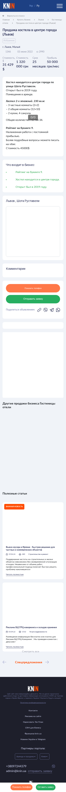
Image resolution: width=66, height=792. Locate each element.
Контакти (33, 711)
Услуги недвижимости (38, 632)
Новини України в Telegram (33, 739)
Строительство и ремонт (38, 554)
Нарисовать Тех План (33, 722)
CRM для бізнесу (33, 728)
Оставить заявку (46, 787)
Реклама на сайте (33, 716)
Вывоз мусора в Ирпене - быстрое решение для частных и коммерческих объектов (30, 548)
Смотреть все (30, 651)
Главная (6, 20)
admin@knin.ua (29, 771)
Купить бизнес (24, 20)
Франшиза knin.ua (33, 734)
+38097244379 (16, 766)
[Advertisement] (33, 365)
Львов (41, 20)
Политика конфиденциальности (33, 702)
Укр (31, 5)
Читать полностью (15, 574)
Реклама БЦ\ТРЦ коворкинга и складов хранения (31, 627)
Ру (38, 5)
